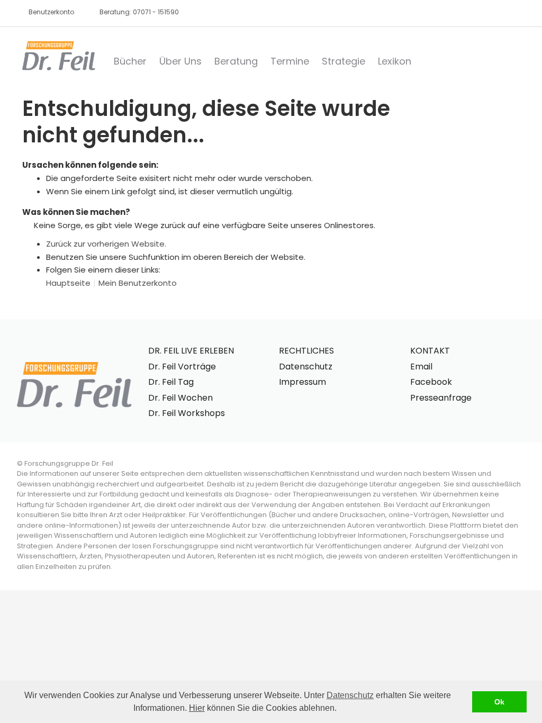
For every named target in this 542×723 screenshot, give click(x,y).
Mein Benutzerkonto (137, 282)
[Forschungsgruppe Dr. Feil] (58, 55)
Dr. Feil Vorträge (182, 366)
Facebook (431, 382)
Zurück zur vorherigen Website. (106, 243)
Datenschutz (350, 695)
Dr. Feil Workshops (186, 413)
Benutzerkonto (51, 11)
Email (421, 366)
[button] (340, 709)
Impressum (302, 382)
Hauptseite (68, 282)
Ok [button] (499, 702)
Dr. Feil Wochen (180, 398)
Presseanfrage (441, 398)
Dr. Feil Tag (171, 382)
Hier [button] (197, 707)
